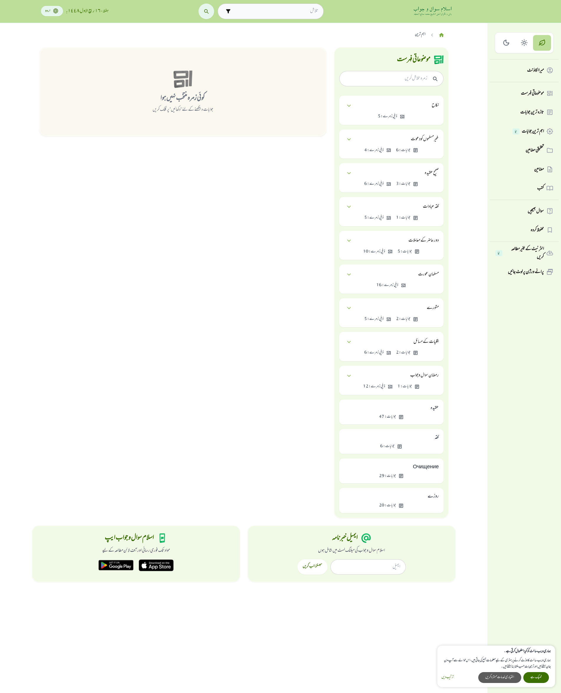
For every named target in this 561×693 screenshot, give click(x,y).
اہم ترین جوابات (529, 131)
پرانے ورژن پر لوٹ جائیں (526, 271)
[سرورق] (441, 35)
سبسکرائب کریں (312, 566)
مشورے (433, 308)
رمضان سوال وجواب (424, 375)
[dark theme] (506, 43)
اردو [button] (47, 11)
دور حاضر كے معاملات (423, 240)
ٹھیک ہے (536, 677)
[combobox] (275, 11)
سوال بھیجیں (536, 211)
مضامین (539, 169)
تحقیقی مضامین (535, 150)
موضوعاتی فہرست (532, 93)
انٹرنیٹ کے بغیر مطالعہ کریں (521, 253)
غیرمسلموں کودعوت (425, 139)
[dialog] (496, 666)
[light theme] (524, 43)
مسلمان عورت (428, 274)
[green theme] (542, 43)
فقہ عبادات (431, 207)
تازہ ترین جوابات (532, 112)
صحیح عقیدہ (432, 173)
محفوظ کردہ (537, 230)
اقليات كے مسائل (426, 342)
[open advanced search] (228, 11)
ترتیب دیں (447, 677)
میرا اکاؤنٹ (535, 70)
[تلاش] (206, 11)
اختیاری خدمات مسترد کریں (499, 677)
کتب (540, 188)
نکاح (435, 105)
